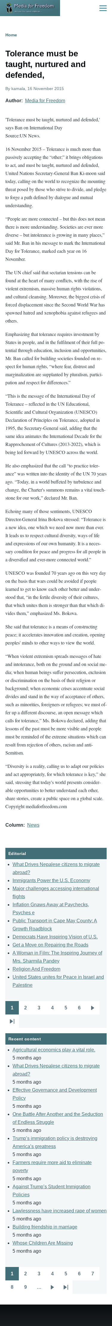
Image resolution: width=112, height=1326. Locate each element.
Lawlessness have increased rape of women (60, 1210)
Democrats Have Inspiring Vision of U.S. (55, 936)
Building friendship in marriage (45, 1226)
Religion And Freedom (36, 969)
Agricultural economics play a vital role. (54, 1049)
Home (11, 34)
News (33, 825)
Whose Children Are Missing (43, 1243)
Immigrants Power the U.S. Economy (51, 880)
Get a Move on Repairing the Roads (50, 944)
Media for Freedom (45, 100)
